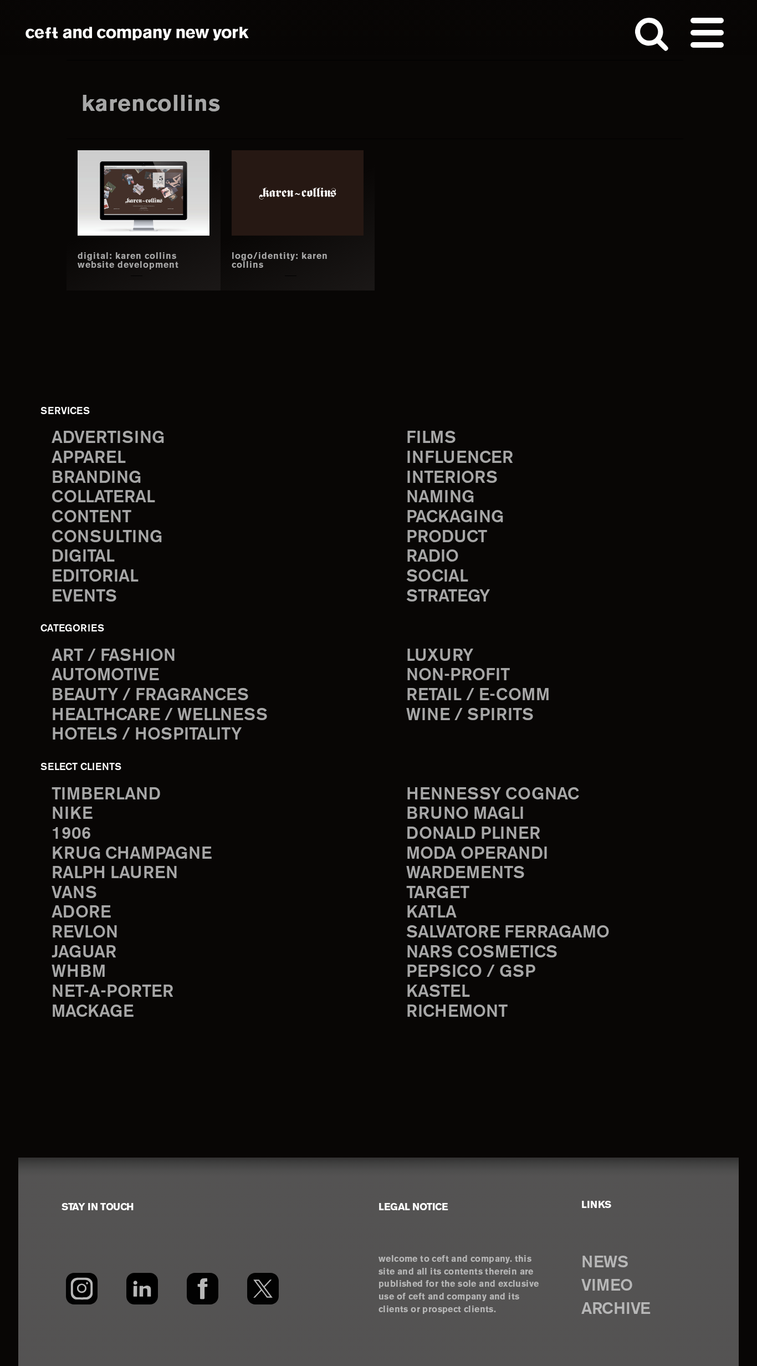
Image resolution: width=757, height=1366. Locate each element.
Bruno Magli (465, 814)
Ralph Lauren (115, 873)
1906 (71, 834)
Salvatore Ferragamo (508, 932)
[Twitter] (263, 1288)
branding (96, 478)
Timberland (106, 794)
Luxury (439, 656)
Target (437, 893)
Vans (74, 893)
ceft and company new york (137, 33)
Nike (72, 814)
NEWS (604, 1263)
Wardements (465, 873)
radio (432, 556)
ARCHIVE (616, 1309)
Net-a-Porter (112, 992)
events (84, 596)
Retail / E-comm (478, 695)
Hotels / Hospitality (147, 734)
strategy (448, 596)
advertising (108, 438)
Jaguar (84, 952)
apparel (89, 458)
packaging (455, 517)
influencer (459, 458)
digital (83, 556)
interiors (452, 478)
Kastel (438, 992)
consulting (107, 537)
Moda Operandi (477, 854)
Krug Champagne (132, 854)
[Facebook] (202, 1288)
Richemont (457, 1012)
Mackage (93, 1012)
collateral (103, 497)
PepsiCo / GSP (470, 972)
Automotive (105, 675)
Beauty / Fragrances (150, 695)
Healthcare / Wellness (160, 715)
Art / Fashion (114, 656)
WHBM (79, 972)
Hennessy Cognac (492, 794)
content (91, 517)
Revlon (85, 932)
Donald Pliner (473, 834)
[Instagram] (82, 1288)
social (437, 576)
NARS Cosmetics (481, 952)
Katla (431, 912)
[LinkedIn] (142, 1288)
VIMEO (607, 1286)
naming (440, 497)
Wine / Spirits (470, 715)
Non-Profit (458, 675)
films (431, 438)
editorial (95, 576)
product (446, 537)
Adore (81, 912)
